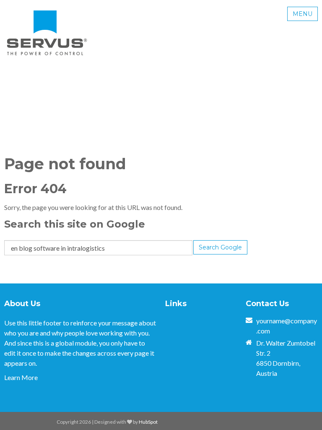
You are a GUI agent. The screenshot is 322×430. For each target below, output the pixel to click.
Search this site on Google (74, 224)
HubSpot (148, 422)
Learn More (21, 377)
